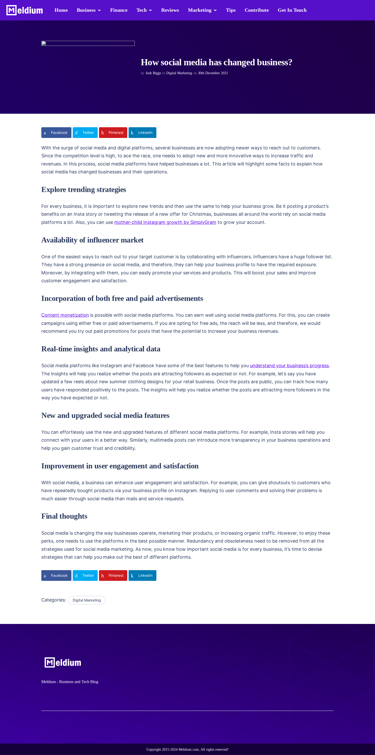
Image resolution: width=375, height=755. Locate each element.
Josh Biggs (153, 73)
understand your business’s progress (289, 365)
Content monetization (65, 315)
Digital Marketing (179, 73)
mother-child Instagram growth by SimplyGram (165, 222)
